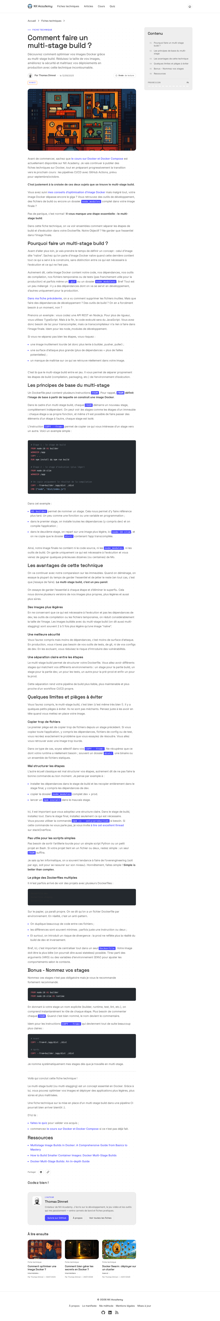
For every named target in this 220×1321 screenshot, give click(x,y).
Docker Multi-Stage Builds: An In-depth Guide (60, 1161)
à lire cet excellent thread (107, 825)
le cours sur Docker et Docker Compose (97, 158)
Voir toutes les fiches (100, 1218)
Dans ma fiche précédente (45, 298)
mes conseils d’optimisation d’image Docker (76, 192)
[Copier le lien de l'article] (48, 1172)
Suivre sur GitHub (56, 1218)
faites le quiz (38, 1123)
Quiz (112, 6)
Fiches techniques (68, 6)
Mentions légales (125, 1305)
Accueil (32, 20)
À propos (77, 1218)
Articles (88, 6)
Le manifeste (89, 1305)
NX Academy (43, 6)
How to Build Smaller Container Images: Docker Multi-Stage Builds (73, 1155)
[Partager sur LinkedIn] (41, 1172)
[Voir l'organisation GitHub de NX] (103, 1312)
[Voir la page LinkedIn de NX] (110, 1312)
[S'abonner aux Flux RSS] (117, 1312)
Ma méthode (106, 1305)
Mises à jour (144, 1305)
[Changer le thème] (189, 6)
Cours (101, 6)
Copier (130, 444)
